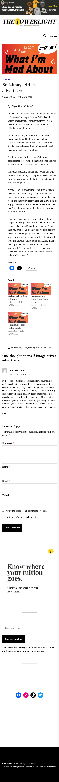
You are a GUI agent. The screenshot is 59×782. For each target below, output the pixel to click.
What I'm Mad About (43, 348)
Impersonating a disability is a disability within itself (41, 299)
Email (6, 481)
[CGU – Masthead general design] (29, 1)
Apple (16, 348)
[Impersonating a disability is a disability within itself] (41, 288)
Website (6, 495)
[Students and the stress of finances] (18, 288)
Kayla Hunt (23, 348)
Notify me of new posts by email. (21, 517)
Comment (8, 443)
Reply (5, 413)
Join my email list (13, 639)
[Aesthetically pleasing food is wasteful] (18, 317)
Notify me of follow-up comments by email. (26, 511)
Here (43, 397)
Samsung (31, 348)
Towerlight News (8, 97)
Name (6, 467)
